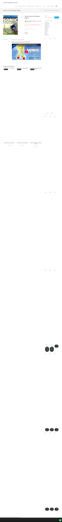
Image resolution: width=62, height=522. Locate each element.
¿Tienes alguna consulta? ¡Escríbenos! (18, 39)
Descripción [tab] (6, 39)
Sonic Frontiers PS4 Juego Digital (54, 10)
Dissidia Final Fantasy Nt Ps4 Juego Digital (35, 143)
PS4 (28, 33)
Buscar (46, 15)
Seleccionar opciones (47, 349)
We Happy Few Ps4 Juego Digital (22, 142)
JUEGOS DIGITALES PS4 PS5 (10, 2)
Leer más (9, 145)
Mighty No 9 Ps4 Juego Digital (9, 142)
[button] (22, 16)
